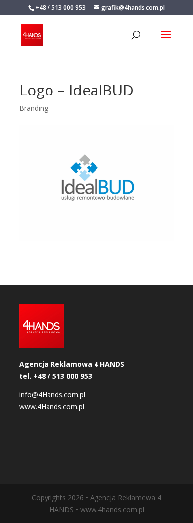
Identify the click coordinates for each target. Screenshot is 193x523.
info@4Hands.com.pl (52, 394)
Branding (33, 108)
